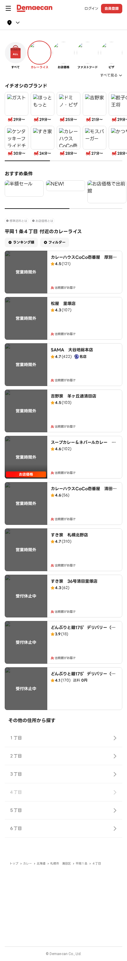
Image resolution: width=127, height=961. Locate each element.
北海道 (41, 863)
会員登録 (112, 8)
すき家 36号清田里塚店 (74, 581)
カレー (27, 863)
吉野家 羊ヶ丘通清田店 (73, 396)
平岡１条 (81, 863)
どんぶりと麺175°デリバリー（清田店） (83, 630)
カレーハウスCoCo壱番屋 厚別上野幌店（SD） (84, 260)
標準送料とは (18, 220)
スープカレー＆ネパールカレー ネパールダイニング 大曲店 (83, 445)
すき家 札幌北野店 (69, 535)
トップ (13, 863)
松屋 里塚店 (63, 303)
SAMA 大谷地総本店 (72, 350)
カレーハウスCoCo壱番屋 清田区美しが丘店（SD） (84, 491)
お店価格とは (44, 220)
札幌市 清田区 (60, 863)
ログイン (91, 8)
